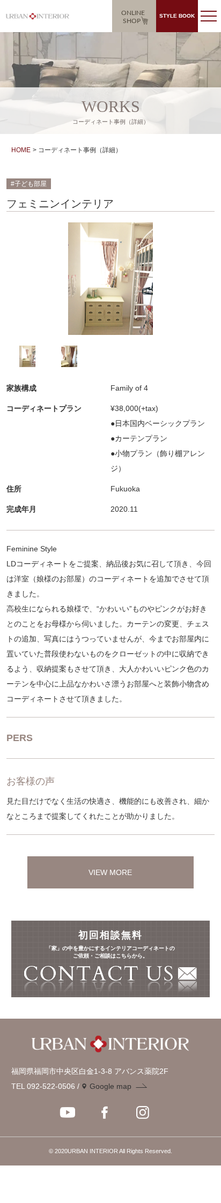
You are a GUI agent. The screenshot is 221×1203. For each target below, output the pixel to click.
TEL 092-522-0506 (43, 1086)
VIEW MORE (110, 872)
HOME (21, 150)
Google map (110, 1086)
